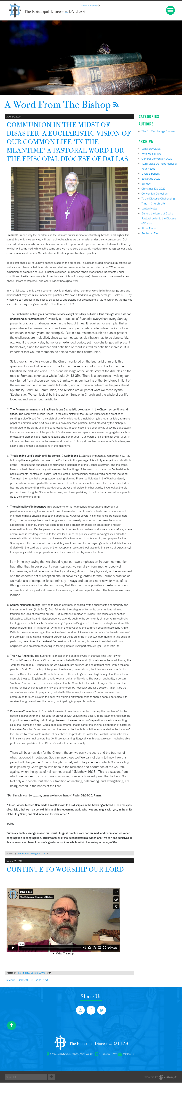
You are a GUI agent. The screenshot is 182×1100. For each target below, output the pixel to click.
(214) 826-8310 (107, 1054)
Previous (10, 980)
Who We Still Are (151, 153)
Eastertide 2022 (150, 178)
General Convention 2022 (156, 158)
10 (31, 980)
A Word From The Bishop (58, 104)
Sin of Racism (149, 228)
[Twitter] (101, 1010)
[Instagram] (80, 1010)
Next (45, 980)
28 (37, 980)
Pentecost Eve (149, 233)
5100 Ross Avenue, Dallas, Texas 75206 (71, 1054)
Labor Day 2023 (151, 148)
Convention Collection (154, 193)
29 (40, 980)
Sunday (146, 183)
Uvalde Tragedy (150, 173)
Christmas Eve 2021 (153, 188)
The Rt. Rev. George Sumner (31, 853)
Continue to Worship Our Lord (65, 869)
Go (51, 1077)
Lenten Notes (149, 208)
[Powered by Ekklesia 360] (160, 1077)
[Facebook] (91, 1010)
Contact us (128, 1054)
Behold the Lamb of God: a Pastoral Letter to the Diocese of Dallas (158, 218)
